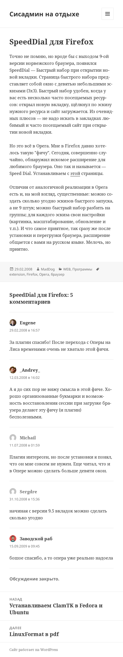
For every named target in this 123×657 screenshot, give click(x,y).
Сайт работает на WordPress (33, 649)
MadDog (48, 269)
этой (75, 173)
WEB (67, 269)
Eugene (28, 322)
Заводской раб (36, 538)
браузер (57, 274)
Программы (82, 269)
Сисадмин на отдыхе (44, 13)
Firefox (32, 274)
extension (17, 274)
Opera (44, 274)
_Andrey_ (30, 370)
